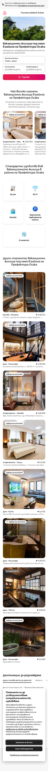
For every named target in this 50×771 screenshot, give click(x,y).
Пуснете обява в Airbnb (32, 12)
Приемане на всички (24, 742)
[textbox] (13, 69)
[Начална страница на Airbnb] (5, 13)
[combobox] (24, 61)
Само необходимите (24, 749)
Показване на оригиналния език (31, 6)
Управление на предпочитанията (24, 755)
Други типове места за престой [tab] (17, 680)
